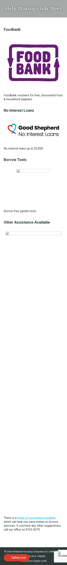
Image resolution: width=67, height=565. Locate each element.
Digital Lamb (40, 560)
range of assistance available (36, 518)
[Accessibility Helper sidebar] (62, 554)
